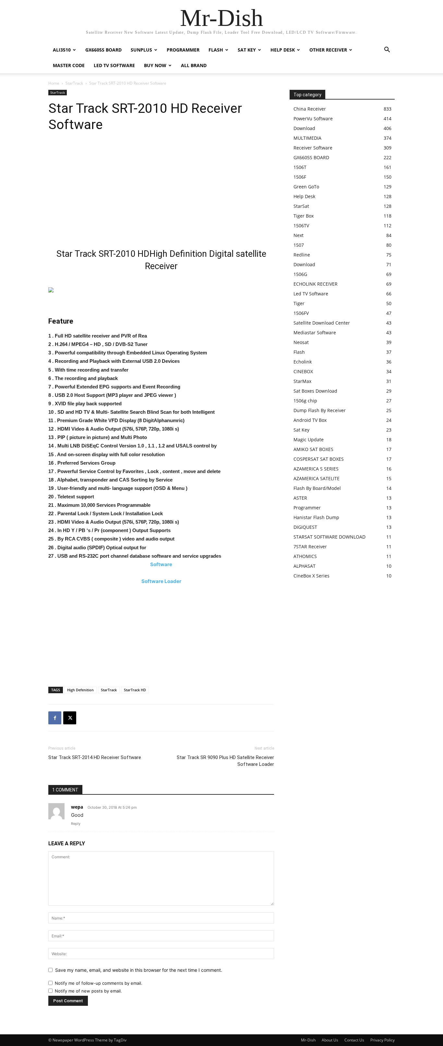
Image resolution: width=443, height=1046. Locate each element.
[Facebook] (54, 717)
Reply (75, 823)
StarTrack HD (135, 689)
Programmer (183, 50)
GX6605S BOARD (103, 50)
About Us (330, 1040)
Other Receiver (328, 50)
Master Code (69, 65)
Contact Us (354, 1040)
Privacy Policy (382, 1040)
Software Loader (161, 581)
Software (161, 564)
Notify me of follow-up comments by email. (98, 983)
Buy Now (155, 65)
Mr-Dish (308, 1040)
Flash (216, 50)
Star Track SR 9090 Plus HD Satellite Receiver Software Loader (225, 761)
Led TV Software (114, 65)
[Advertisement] (161, 192)
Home (53, 83)
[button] (387, 50)
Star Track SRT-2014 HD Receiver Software (94, 757)
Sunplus (141, 50)
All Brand (194, 65)
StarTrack (74, 83)
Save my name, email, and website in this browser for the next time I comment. (138, 970)
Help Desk (282, 50)
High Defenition (80, 689)
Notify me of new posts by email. (88, 990)
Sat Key (247, 50)
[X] (69, 717)
